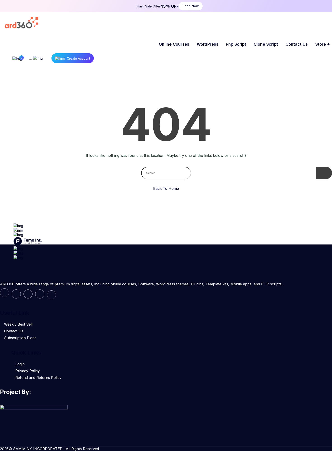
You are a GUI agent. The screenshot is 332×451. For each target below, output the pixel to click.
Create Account (78, 58)
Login (20, 364)
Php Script (236, 44)
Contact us (296, 44)
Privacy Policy (27, 371)
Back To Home (166, 188)
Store (320, 44)
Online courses (174, 44)
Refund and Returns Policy (38, 377)
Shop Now (190, 6)
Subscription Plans (20, 338)
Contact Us (13, 331)
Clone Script (266, 44)
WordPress (207, 44)
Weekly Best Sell (18, 324)
